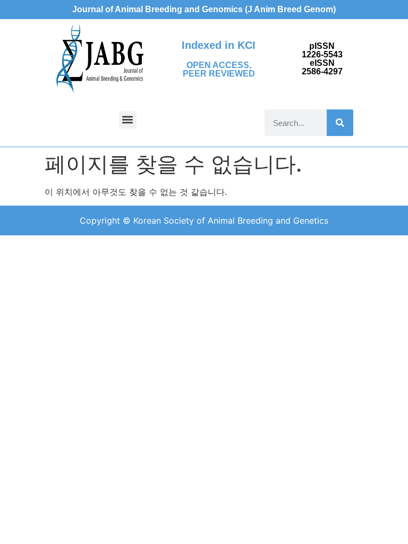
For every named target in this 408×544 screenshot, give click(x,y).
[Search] (340, 122)
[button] (128, 120)
